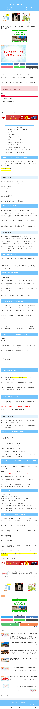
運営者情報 (32, 704)
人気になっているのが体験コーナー (14, 132)
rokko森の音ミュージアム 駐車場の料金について (16, 141)
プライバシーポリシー (7, 704)
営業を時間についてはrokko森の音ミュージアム (16, 147)
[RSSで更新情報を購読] (29, 624)
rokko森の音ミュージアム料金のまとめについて (16, 152)
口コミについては (11, 150)
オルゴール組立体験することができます (15, 144)
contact (19, 704)
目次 (18, 127)
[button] (32, 67)
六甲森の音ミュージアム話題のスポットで (15, 142)
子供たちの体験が (12, 134)
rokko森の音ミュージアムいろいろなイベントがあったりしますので (20, 149)
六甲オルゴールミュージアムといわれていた (16, 139)
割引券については (12, 131)
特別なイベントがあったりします (14, 136)
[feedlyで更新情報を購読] (10, 624)
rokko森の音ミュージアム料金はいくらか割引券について (18, 129)
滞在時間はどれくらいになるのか (14, 137)
